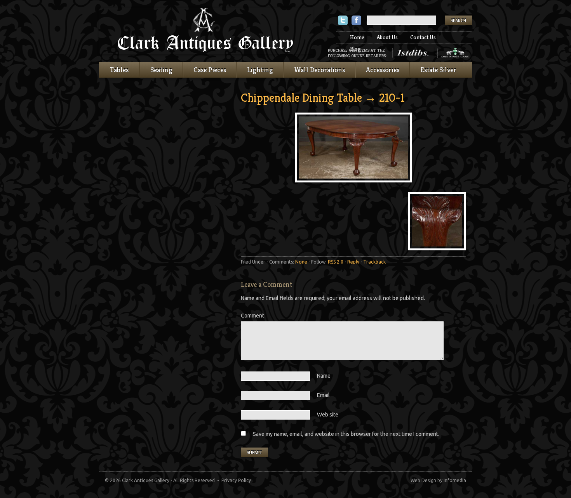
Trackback (374, 261)
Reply (353, 261)
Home (357, 37)
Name (324, 376)
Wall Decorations (319, 69)
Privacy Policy (236, 480)
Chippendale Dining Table (301, 97)
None (301, 261)
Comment (252, 315)
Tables (119, 69)
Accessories (382, 69)
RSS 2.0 (335, 261)
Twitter (342, 21)
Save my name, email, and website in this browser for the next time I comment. (346, 434)
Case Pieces (209, 69)
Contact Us (423, 37)
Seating (161, 69)
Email (323, 395)
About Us (387, 37)
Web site (327, 414)
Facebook (356, 21)
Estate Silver (438, 69)
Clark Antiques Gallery (206, 31)
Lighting (260, 69)
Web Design (423, 480)
